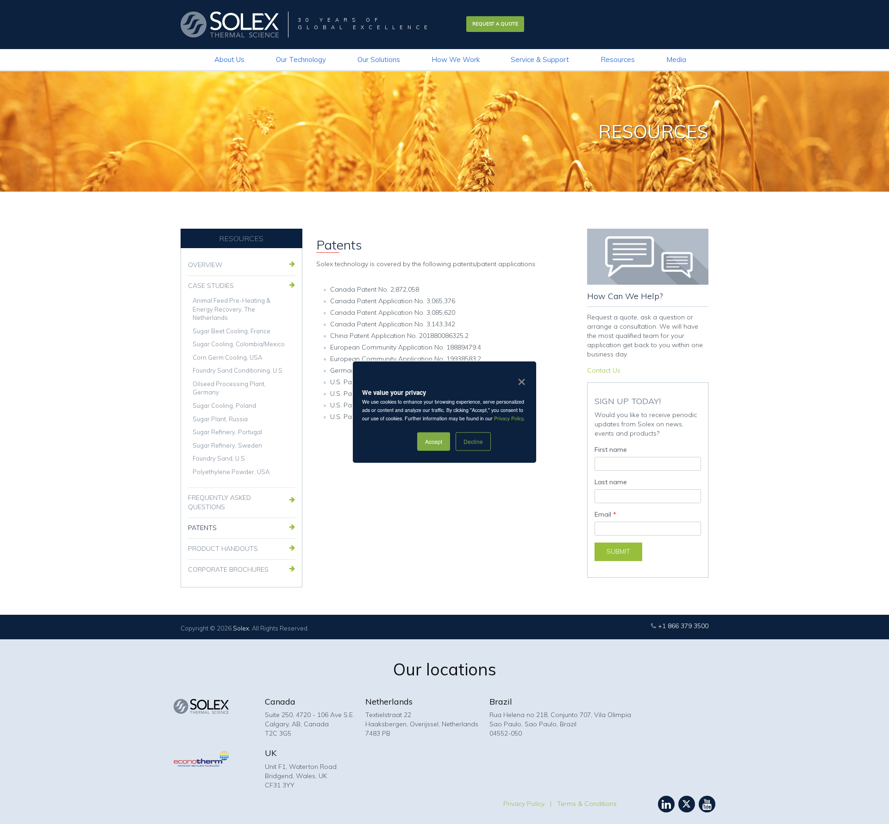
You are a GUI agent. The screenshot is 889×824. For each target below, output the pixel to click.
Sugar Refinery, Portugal (227, 432)
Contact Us (603, 370)
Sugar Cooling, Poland (224, 405)
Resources (618, 59)
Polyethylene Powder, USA (231, 471)
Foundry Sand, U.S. (219, 458)
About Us (229, 59)
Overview (205, 265)
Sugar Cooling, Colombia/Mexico (239, 344)
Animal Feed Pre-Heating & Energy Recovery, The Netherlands (231, 309)
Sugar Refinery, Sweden (227, 445)
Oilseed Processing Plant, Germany (229, 388)
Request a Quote (495, 24)
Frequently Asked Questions (219, 502)
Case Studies (211, 285)
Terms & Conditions (587, 803)
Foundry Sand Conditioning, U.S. (238, 370)
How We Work (456, 59)
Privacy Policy (508, 418)
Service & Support (540, 59)
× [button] (519, 379)
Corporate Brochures (228, 569)
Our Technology (301, 59)
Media (676, 59)
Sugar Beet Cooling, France (231, 331)
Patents (202, 528)
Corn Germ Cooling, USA (227, 357)
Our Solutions (378, 59)
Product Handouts (223, 548)
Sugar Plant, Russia (220, 419)
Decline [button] (473, 441)
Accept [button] (433, 441)
